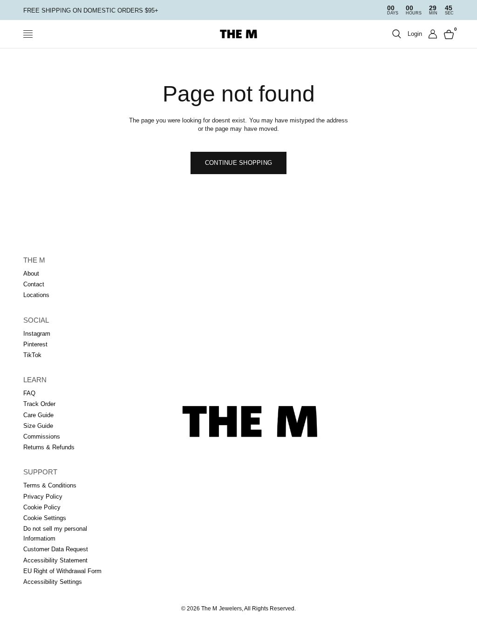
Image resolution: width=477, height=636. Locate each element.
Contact (33, 284)
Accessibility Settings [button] (52, 581)
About (31, 273)
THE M (34, 260)
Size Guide (38, 425)
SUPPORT (40, 471)
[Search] (396, 34)
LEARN (35, 379)
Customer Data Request (55, 549)
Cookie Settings (44, 517)
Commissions (41, 436)
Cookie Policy (42, 507)
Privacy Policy (42, 496)
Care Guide (38, 415)
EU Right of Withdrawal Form (62, 571)
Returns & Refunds (49, 447)
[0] (447, 34)
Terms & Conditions (49, 485)
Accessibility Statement (55, 560)
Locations (36, 294)
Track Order (39, 403)
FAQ (29, 393)
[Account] (433, 34)
